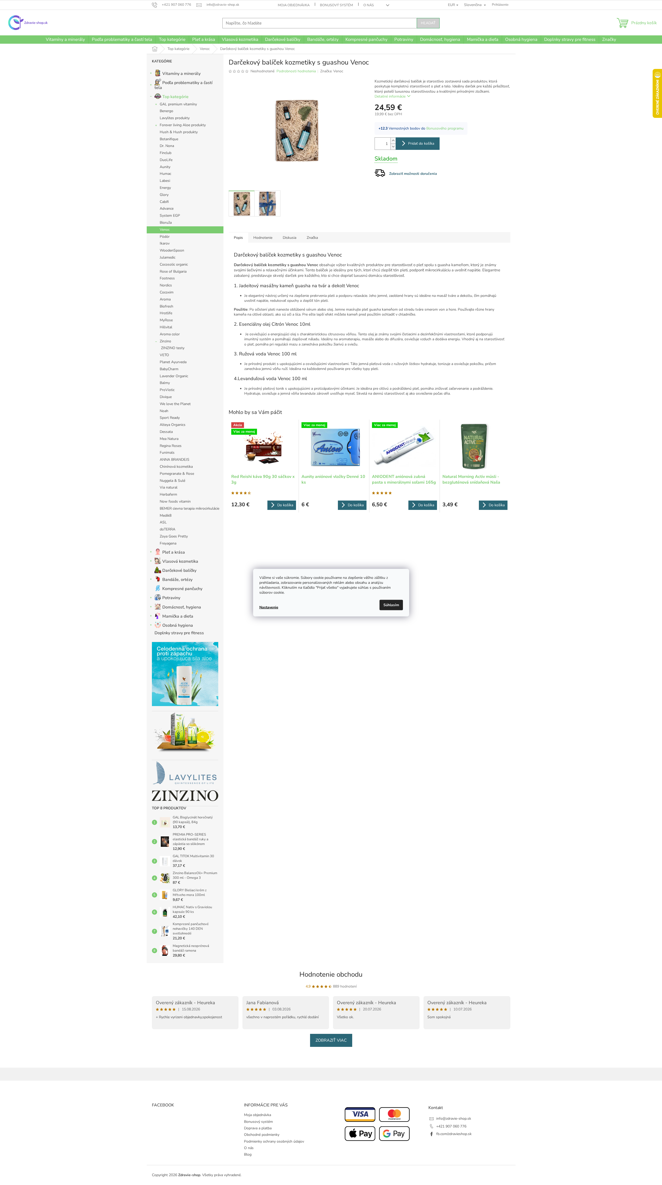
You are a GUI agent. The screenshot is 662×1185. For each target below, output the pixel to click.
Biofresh (166, 306)
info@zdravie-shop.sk (453, 1118)
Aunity (165, 166)
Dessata (166, 431)
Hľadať (428, 23)
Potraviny (171, 598)
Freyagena (168, 543)
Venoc (165, 229)
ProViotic (167, 389)
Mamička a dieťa (177, 616)
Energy (165, 187)
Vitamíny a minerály (181, 73)
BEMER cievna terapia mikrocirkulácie (189, 508)
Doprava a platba (258, 1128)
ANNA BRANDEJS (174, 459)
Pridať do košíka (421, 143)
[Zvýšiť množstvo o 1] (393, 141)
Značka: (331, 71)
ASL (163, 522)
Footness (167, 278)
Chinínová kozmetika (176, 466)
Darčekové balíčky (179, 570)
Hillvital (166, 327)
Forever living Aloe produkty (183, 125)
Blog (248, 1154)
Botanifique (169, 139)
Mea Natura (169, 438)
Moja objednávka (294, 5)
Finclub (165, 152)
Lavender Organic (174, 376)
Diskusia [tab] (289, 237)
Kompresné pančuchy (182, 589)
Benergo (166, 110)
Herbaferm (168, 494)
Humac (165, 173)
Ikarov (165, 243)
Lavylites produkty (175, 118)
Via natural (168, 487)
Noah (164, 410)
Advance (166, 208)
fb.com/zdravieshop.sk (454, 1133)
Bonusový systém (336, 5)
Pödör (165, 236)
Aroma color (170, 334)
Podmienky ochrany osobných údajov (274, 1141)
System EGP (170, 215)
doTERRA (167, 529)
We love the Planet (175, 403)
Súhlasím (391, 604)
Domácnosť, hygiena (181, 607)
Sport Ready (170, 417)
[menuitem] (65, 39)
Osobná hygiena (177, 625)
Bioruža (166, 222)
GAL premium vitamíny (178, 104)
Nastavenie (268, 607)
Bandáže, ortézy (177, 579)
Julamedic (167, 257)
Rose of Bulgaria (173, 271)
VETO (164, 355)
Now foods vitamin (175, 501)
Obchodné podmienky (261, 1134)
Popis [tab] (238, 237)
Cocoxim (166, 292)
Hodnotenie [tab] (262, 237)
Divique (166, 396)
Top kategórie (175, 97)
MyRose (166, 320)
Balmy (165, 382)
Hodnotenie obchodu (331, 974)
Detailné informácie (390, 96)
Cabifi (164, 201)
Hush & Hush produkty (179, 132)
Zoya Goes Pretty (174, 536)
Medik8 (165, 515)
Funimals (167, 452)
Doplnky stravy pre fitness (179, 633)
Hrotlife (166, 313)
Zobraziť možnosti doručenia (413, 173)
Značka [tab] (312, 237)
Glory (164, 194)
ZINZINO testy (172, 347)
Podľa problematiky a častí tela (184, 85)
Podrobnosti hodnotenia (296, 71)
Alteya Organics (172, 424)
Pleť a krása (173, 552)
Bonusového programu (445, 128)
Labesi (165, 180)
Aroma (165, 299)
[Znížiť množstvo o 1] (393, 147)
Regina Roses (171, 445)
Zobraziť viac (331, 1040)
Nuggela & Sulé (172, 480)
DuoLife (166, 159)
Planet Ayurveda (173, 362)
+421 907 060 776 (451, 1126)
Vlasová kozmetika (180, 561)
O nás (368, 5)
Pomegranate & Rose (177, 473)
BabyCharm (169, 369)
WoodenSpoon (172, 250)
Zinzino (165, 341)
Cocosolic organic (174, 264)
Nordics (166, 285)
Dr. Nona (167, 145)
